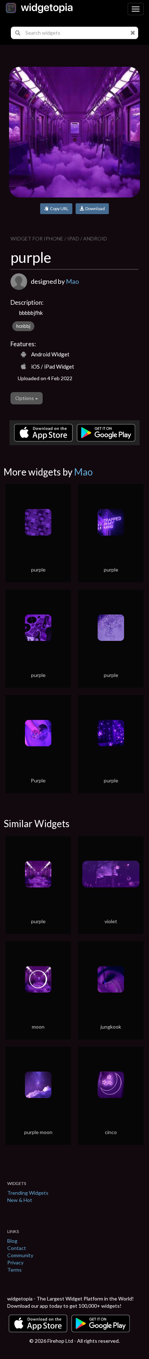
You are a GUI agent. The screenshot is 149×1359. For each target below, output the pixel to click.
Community (20, 1255)
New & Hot (19, 1200)
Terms (14, 1270)
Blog (12, 1241)
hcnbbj (23, 326)
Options (25, 398)
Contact (16, 1248)
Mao (72, 281)
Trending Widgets (27, 1193)
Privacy (15, 1262)
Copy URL (58, 208)
